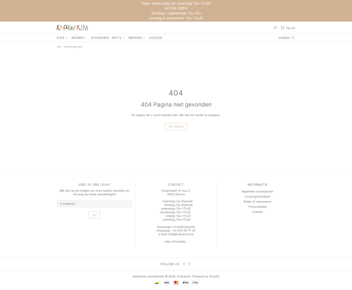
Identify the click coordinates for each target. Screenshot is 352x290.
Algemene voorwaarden (257, 191)
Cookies (257, 211)
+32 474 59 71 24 (183, 230)
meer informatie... (176, 241)
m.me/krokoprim (184, 226)
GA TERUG (176, 126)
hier (187, 115)
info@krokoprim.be (181, 234)
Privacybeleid (258, 206)
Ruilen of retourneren (257, 201)
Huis (59, 46)
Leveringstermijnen (257, 196)
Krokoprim (72, 27)
